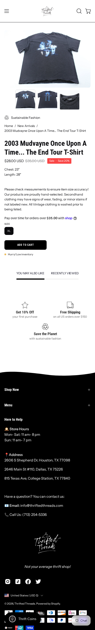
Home (8, 126)
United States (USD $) (24, 595)
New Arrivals (26, 126)
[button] (79, 11)
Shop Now (11, 390)
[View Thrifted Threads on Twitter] (38, 581)
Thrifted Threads (24, 603)
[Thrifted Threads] (47, 11)
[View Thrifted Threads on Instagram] (7, 581)
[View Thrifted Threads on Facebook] (28, 581)
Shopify (55, 603)
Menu (8, 405)
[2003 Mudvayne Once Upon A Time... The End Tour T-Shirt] (25, 100)
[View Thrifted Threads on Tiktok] (18, 581)
